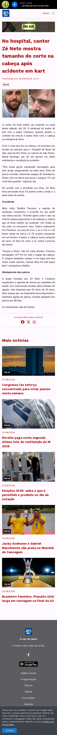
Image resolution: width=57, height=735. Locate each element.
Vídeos (28, 691)
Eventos (28, 704)
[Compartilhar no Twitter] (28, 322)
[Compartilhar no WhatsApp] (34, 322)
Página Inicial (28, 673)
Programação (28, 679)
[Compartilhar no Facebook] (22, 322)
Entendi (9, 730)
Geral (6, 84)
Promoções (28, 698)
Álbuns (28, 685)
